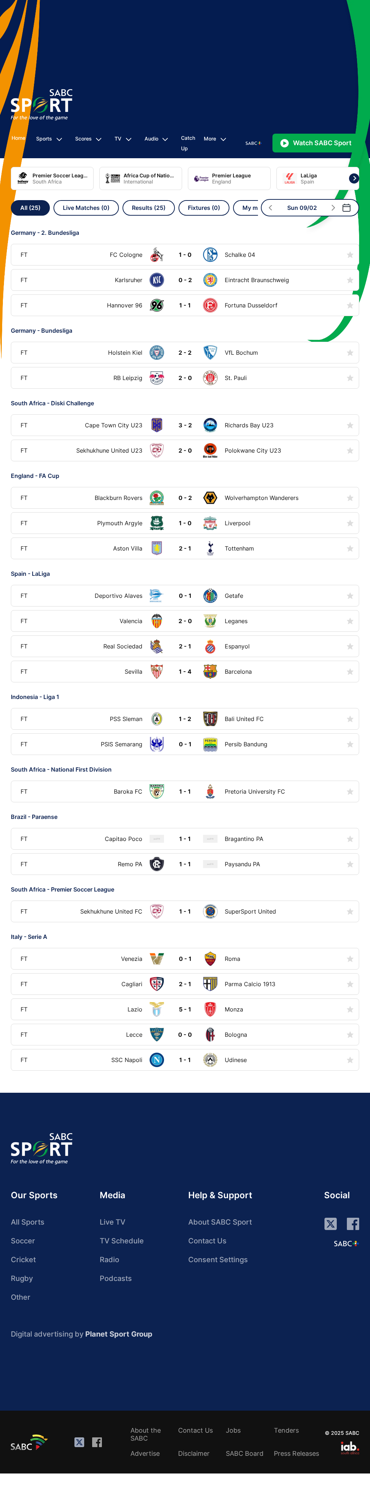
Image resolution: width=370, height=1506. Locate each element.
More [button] (210, 138)
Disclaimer (194, 1453)
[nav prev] (270, 207)
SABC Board (244, 1453)
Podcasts (116, 1278)
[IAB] (350, 1447)
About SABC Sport (220, 1222)
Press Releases (296, 1453)
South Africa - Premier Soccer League (62, 889)
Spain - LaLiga (30, 573)
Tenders (286, 1430)
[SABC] (30, 1442)
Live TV (112, 1222)
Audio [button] (151, 138)
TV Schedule (122, 1241)
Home (18, 138)
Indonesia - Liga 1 (35, 696)
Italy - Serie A (29, 936)
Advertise (145, 1453)
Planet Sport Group (118, 1334)
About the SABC (145, 1434)
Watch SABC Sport (322, 143)
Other (20, 1297)
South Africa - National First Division (61, 769)
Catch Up (188, 143)
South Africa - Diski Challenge (52, 403)
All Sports (27, 1222)
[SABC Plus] (346, 1243)
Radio (109, 1259)
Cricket (23, 1259)
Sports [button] (44, 138)
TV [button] (118, 138)
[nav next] (333, 208)
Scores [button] (83, 138)
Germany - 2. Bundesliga (45, 232)
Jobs (233, 1430)
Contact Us (207, 1241)
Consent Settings (218, 1259)
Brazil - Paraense (34, 816)
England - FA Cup (35, 475)
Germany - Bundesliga (41, 330)
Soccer (23, 1241)
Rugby (22, 1278)
